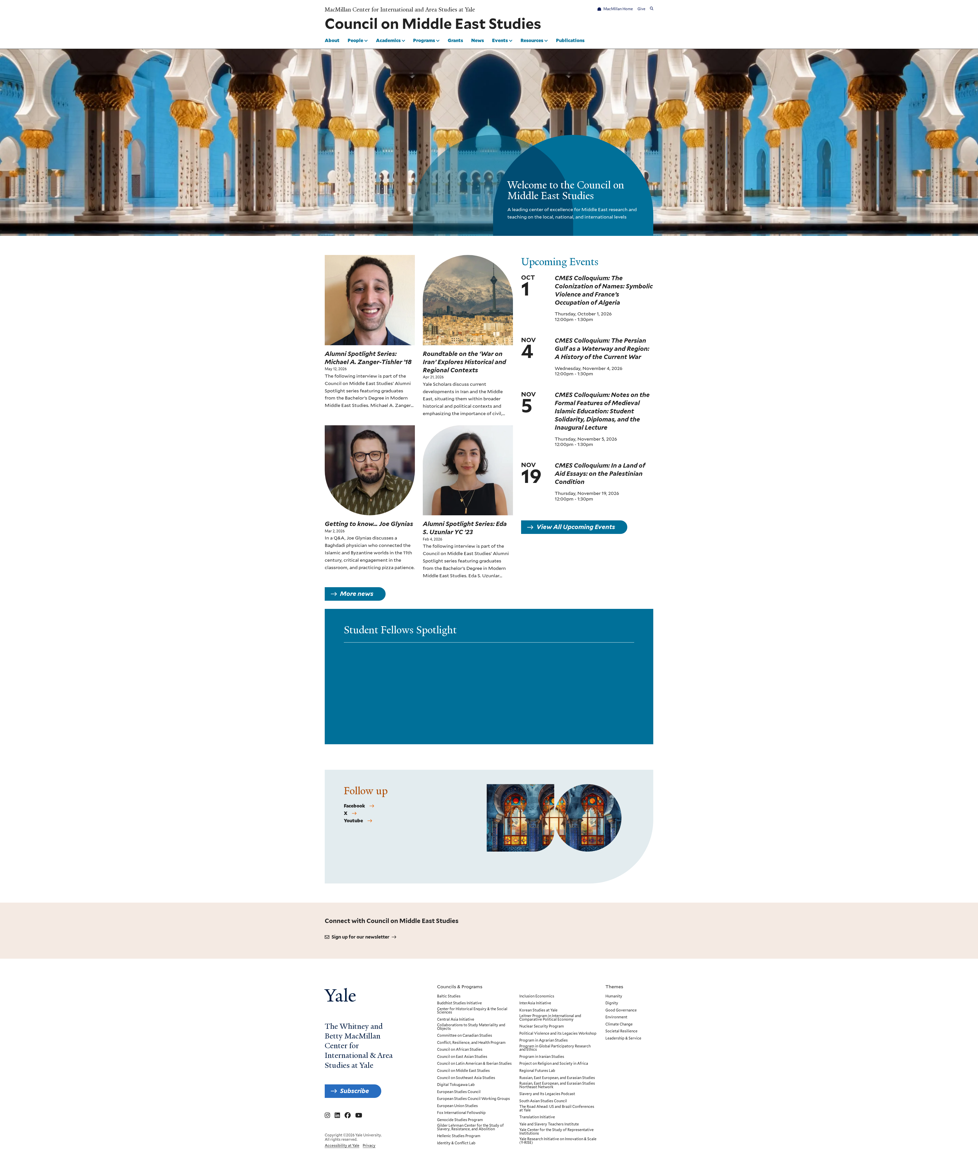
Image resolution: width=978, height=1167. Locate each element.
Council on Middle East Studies (463, 1071)
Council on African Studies (459, 1049)
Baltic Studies (448, 996)
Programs (424, 40)
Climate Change (619, 1024)
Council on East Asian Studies (462, 1057)
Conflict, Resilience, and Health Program (471, 1043)
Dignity (611, 1003)
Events (500, 40)
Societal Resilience (621, 1031)
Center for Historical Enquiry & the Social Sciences (472, 1010)
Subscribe (354, 1091)
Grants (455, 40)
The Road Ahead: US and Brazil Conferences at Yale (556, 1108)
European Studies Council (459, 1092)
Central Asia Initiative (455, 1019)
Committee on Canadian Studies (464, 1035)
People (355, 40)
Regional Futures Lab (537, 1071)
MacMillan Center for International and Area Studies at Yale (400, 9)
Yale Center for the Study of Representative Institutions (556, 1131)
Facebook (354, 806)
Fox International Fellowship (461, 1113)
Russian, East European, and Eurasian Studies (557, 1078)
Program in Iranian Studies (541, 1057)
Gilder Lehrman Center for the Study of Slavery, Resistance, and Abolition (470, 1127)
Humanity (613, 996)
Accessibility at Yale (342, 1145)
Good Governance (621, 1010)
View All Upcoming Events (575, 527)
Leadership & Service (623, 1038)
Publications (570, 40)
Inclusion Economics (536, 996)
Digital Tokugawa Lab (456, 1085)
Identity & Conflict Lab (456, 1143)
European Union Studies (457, 1106)
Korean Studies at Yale (538, 1010)
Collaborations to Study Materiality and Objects (471, 1026)
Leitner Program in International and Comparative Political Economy (550, 1017)
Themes (614, 986)
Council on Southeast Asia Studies (466, 1078)
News (477, 40)
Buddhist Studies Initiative (459, 1003)
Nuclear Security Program (541, 1026)
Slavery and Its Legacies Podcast (547, 1094)
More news (356, 593)
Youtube (353, 821)
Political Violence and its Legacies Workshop (557, 1033)
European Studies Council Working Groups (473, 1099)
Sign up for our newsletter (360, 937)
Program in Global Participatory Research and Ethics (555, 1048)
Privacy (369, 1145)
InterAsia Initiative (535, 1003)
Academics (388, 40)
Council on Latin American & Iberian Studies (474, 1064)
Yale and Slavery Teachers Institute (549, 1124)
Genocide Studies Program (460, 1120)
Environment (616, 1017)
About (332, 40)
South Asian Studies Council (543, 1101)
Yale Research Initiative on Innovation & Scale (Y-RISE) (557, 1140)
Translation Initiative (537, 1117)
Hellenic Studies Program (458, 1136)
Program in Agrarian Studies (543, 1040)
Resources (532, 40)
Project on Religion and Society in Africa (553, 1064)
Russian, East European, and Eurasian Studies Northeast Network (557, 1085)
